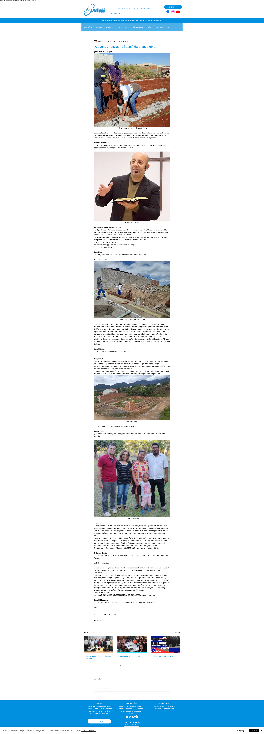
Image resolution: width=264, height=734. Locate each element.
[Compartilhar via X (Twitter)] (100, 614)
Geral (125, 27)
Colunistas (99, 27)
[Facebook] (168, 12)
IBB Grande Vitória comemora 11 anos (98, 657)
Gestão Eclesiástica (137, 27)
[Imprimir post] (115, 614)
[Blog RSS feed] (136, 716)
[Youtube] (178, 12)
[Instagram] (173, 12)
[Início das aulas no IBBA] (165, 644)
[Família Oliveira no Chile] (132, 644)
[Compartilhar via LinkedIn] (105, 614)
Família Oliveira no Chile (130, 656)
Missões (149, 27)
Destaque (108, 27)
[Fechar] (261, 730)
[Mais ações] (169, 41)
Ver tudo (177, 632)
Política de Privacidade (88, 731)
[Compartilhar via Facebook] (95, 614)
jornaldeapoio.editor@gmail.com (164, 708)
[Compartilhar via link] (110, 614)
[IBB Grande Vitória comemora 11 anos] (98, 644)
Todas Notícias (88, 27)
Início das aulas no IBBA (163, 656)
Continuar (254, 731)
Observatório (159, 27)
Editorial (118, 27)
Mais (168, 27)
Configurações (241, 731)
